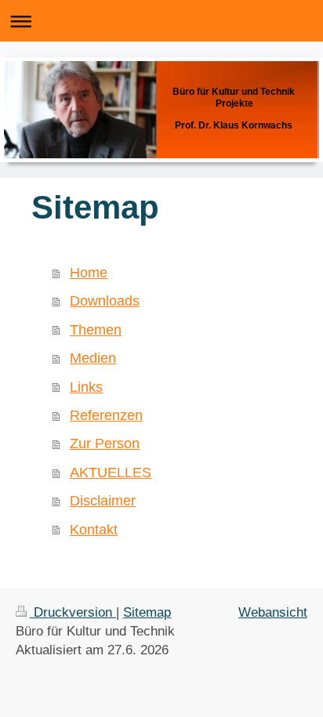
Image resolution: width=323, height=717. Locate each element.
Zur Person (105, 443)
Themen (96, 330)
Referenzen (106, 415)
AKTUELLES (110, 472)
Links (86, 387)
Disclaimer (103, 501)
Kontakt (94, 530)
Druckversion (73, 612)
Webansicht (272, 612)
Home (88, 273)
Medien (93, 358)
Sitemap (147, 612)
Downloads (105, 301)
